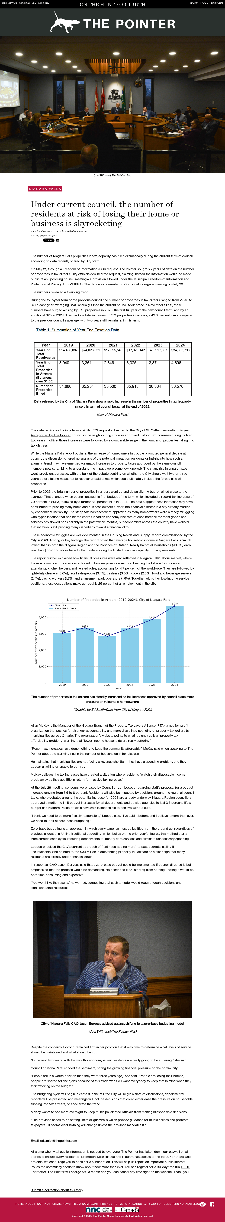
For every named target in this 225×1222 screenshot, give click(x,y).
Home (194, 3)
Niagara (44, 3)
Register (217, 3)
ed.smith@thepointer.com (58, 1141)
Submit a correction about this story (57, 1190)
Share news (61, 1203)
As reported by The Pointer (50, 435)
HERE (185, 1167)
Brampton (9, 3)
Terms (119, 1203)
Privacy (106, 1203)
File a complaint (85, 1203)
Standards (133, 1203)
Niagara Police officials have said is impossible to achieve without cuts (99, 808)
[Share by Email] (57, 240)
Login (204, 3)
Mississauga (27, 3)
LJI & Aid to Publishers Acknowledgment (176, 1203)
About (30, 1203)
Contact (44, 1203)
